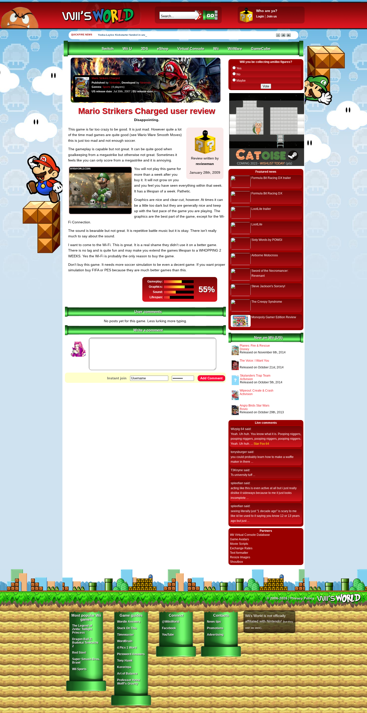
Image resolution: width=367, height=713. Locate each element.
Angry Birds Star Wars (254, 405)
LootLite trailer (261, 209)
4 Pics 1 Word (127, 647)
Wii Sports (79, 669)
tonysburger (239, 452)
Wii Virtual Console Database (250, 535)
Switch (108, 49)
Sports (107, 86)
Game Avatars (239, 539)
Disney (244, 349)
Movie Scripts (239, 544)
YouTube (168, 634)
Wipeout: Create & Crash (256, 390)
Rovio (244, 409)
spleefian (237, 483)
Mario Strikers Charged (106, 78)
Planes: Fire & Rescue (255, 345)
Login (260, 16)
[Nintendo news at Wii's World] (97, 16)
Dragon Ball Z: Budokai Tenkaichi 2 (85, 642)
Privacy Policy (302, 598)
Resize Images (240, 557)
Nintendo (114, 82)
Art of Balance (127, 673)
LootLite (256, 224)
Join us (272, 16)
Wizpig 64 (237, 429)
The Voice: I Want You (254, 360)
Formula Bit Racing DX (266, 193)
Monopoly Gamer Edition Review (273, 317)
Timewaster (125, 634)
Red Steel (79, 652)
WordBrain (124, 641)
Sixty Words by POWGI (266, 240)
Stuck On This (127, 628)
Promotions (215, 628)
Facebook (169, 628)
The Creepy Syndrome (266, 301)
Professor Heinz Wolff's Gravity (128, 681)
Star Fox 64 (261, 443)
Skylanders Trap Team (255, 375)
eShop (162, 49)
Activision (246, 379)
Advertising (215, 634)
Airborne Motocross (264, 255)
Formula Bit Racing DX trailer (271, 178)
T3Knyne (237, 470)
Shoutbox (236, 562)
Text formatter (239, 553)
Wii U (127, 49)
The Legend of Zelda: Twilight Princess (82, 629)
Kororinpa (124, 667)
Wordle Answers (129, 621)
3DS (144, 49)
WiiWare (235, 49)
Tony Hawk (125, 660)
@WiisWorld (170, 621)
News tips (214, 621)
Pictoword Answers (131, 654)
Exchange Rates (241, 548)
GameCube (260, 49)
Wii (216, 49)
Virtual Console (190, 49)
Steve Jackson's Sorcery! (268, 286)
